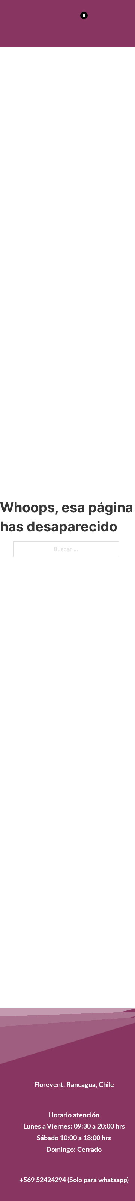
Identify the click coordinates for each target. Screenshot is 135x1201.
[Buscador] (62, 22)
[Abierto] (116, 22)
